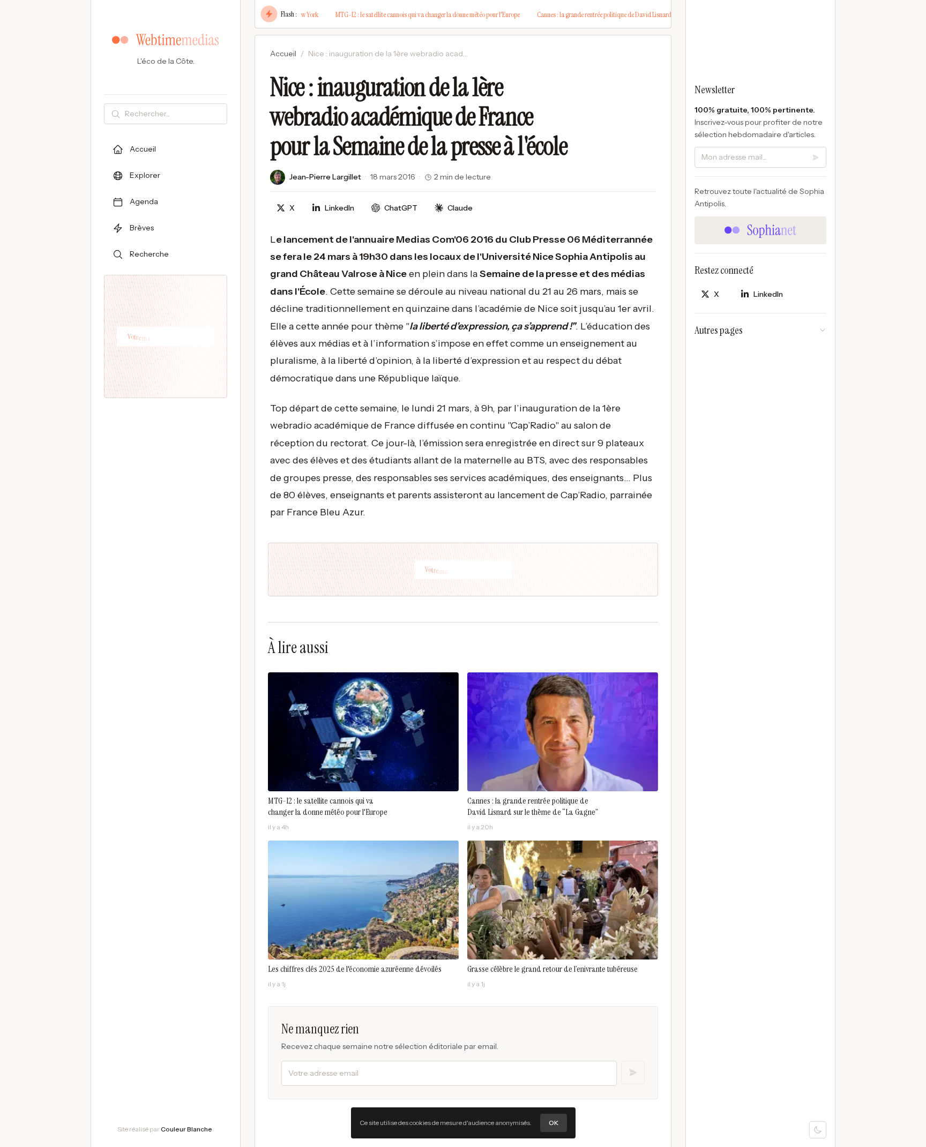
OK (553, 1123)
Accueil (283, 53)
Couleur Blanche (186, 1129)
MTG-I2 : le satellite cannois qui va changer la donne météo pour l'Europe (394, 14)
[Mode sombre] (817, 1129)
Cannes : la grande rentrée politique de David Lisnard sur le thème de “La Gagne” (604, 14)
